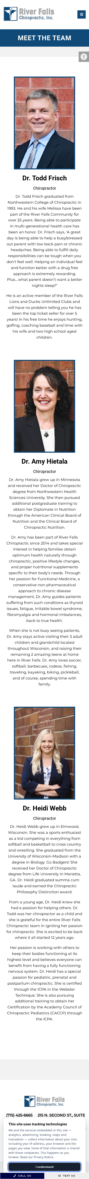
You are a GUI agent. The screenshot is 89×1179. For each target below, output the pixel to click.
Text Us (68, 1175)
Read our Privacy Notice (36, 1157)
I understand (45, 1166)
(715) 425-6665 (19, 1115)
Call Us (24, 1175)
